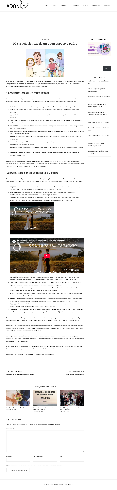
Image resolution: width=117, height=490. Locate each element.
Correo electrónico (38, 457)
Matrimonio (45, 39)
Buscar (89, 65)
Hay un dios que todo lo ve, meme (98, 122)
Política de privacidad (67, 485)
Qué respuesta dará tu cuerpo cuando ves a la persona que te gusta (97, 114)
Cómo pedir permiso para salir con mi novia (98, 137)
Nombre (9, 457)
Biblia (47, 5)
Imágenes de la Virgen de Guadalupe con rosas (99, 98)
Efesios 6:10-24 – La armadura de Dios (98, 82)
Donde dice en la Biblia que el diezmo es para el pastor (97, 105)
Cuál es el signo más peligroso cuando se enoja (97, 90)
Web (61, 457)
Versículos (96, 5)
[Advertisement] (58, 25)
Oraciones (75, 5)
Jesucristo (63, 5)
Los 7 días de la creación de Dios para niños (98, 152)
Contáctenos (56, 485)
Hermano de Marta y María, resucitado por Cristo (96, 144)
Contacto (107, 5)
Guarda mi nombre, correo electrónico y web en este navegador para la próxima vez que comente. (35, 465)
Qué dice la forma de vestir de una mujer (98, 129)
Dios (54, 5)
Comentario (10, 429)
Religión (85, 5)
